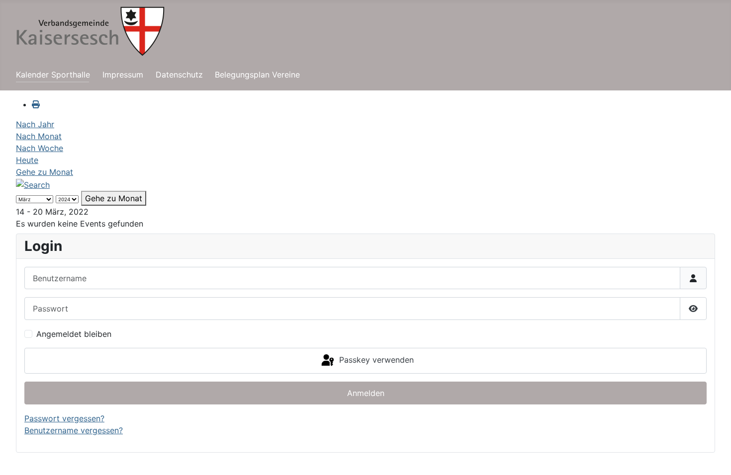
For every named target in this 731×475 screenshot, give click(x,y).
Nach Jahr (35, 124)
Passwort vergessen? (64, 418)
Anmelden (365, 393)
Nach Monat (39, 136)
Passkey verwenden (375, 360)
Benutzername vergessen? (73, 430)
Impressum (122, 74)
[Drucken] (36, 104)
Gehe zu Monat (44, 172)
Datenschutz (179, 74)
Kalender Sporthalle (53, 74)
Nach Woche (39, 148)
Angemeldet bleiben (73, 334)
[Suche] (33, 184)
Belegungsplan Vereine (257, 74)
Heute (27, 160)
